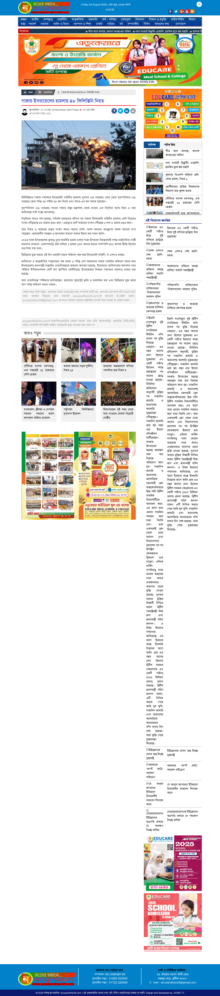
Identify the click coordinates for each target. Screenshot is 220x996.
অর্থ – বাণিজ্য (109, 19)
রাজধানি (93, 19)
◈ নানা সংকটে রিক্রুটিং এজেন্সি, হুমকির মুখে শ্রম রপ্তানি (124, 31)
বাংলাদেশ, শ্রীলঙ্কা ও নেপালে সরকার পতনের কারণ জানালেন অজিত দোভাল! (39, 413)
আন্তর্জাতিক (78, 19)
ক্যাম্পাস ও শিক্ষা (82, 24)
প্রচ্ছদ (24, 19)
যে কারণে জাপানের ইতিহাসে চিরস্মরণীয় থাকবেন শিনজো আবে (182, 789)
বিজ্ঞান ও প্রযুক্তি (157, 19)
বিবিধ (147, 24)
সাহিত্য (111, 24)
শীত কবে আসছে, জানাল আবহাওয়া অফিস (182, 153)
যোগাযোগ (181, 24)
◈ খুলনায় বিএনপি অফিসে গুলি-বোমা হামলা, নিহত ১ (180, 31)
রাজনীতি (62, 19)
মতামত (44, 24)
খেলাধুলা (125, 19)
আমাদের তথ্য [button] (162, 24)
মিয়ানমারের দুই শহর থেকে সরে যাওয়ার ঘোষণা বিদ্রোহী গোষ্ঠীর (118, 413)
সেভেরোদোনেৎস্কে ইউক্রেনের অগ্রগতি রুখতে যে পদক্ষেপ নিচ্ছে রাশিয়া (182, 816)
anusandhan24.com (71, 992)
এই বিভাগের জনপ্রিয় (157, 220)
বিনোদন (139, 19)
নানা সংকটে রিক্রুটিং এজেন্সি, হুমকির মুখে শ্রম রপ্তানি (182, 165)
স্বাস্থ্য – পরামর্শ (28, 24)
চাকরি (99, 24)
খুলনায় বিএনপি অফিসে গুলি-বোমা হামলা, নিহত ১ (182, 177)
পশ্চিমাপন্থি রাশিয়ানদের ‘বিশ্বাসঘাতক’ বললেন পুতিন (182, 287)
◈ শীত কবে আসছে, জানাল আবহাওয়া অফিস (72, 31)
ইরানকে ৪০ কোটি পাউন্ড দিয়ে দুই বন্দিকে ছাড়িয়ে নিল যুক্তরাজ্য (182, 232)
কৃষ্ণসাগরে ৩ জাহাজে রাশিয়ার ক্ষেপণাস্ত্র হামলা (182, 306)
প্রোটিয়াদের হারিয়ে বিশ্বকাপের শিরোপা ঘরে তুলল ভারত (182, 189)
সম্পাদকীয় (133, 24)
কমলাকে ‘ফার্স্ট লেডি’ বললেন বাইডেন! (182, 768)
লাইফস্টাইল (177, 19)
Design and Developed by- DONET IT (165, 992)
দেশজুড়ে (48, 19)
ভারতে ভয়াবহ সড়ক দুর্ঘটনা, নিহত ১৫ (79, 368)
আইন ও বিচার (61, 24)
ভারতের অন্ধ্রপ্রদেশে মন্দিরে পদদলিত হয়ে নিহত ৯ (118, 368)
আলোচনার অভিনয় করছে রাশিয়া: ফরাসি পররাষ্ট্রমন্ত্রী (182, 268)
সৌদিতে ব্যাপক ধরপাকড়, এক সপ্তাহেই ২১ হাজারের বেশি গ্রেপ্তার (39, 370)
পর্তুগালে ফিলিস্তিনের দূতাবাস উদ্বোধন (79, 411)
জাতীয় (35, 19)
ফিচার (192, 19)
